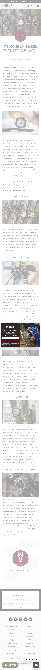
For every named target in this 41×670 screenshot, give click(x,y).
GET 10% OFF (11, 341)
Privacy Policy (14, 344)
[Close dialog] (39, 324)
